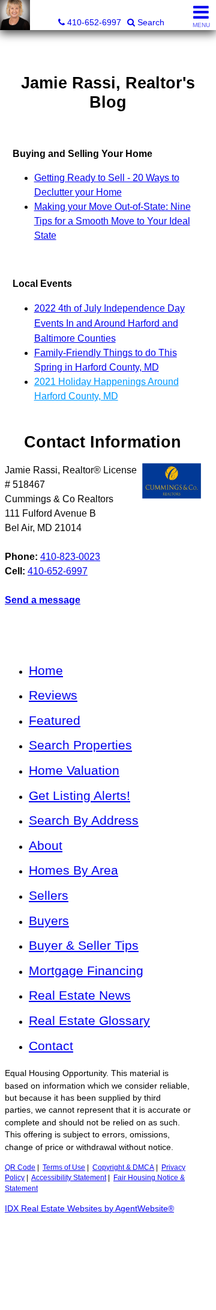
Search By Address (84, 820)
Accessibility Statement (68, 1177)
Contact (51, 1046)
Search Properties (80, 745)
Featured (54, 720)
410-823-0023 (70, 557)
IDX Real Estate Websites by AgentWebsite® (89, 1208)
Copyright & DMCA (123, 1167)
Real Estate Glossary (89, 1020)
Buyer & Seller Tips (84, 945)
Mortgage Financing (86, 970)
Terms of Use (64, 1167)
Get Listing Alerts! (79, 795)
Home (46, 670)
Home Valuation (74, 770)
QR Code (20, 1167)
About (45, 845)
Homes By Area (73, 870)
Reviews (53, 695)
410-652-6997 (58, 571)
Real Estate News (80, 995)
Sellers (48, 895)
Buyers (49, 920)
